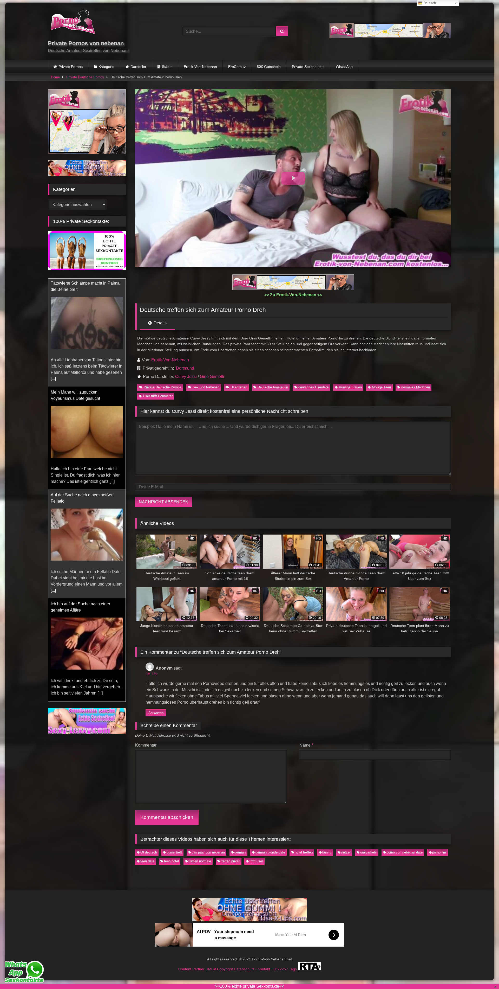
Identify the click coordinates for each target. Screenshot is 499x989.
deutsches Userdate (313, 387)
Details (160, 323)
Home (55, 77)
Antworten (155, 713)
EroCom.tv (237, 67)
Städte (167, 67)
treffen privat (230, 861)
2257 (284, 969)
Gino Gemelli (212, 376)
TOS (275, 969)
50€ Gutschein (269, 67)
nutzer (346, 852)
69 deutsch (148, 852)
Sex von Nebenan (206, 387)
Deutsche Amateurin (273, 387)
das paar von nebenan (208, 852)
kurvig (326, 852)
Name (306, 745)
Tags (293, 969)
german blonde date (270, 852)
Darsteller (138, 67)
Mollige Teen (381, 387)
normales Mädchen (415, 387)
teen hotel (171, 861)
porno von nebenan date (404, 852)
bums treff (174, 852)
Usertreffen (239, 387)
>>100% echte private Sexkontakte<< (249, 986)
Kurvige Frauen (350, 387)
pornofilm (439, 852)
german (240, 852)
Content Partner (192, 969)
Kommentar (145, 745)
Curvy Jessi (186, 376)
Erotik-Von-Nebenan (200, 67)
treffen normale (199, 861)
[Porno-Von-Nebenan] (72, 23)
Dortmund (185, 368)
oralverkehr (368, 852)
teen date (147, 861)
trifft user (256, 861)
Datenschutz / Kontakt (252, 969)
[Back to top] (483, 973)
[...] (112, 373)
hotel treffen (304, 852)
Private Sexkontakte (308, 67)
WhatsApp (344, 67)
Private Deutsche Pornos (85, 77)
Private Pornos (70, 67)
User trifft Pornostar (158, 396)
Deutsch (429, 3)
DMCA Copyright (220, 969)
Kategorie (106, 67)
